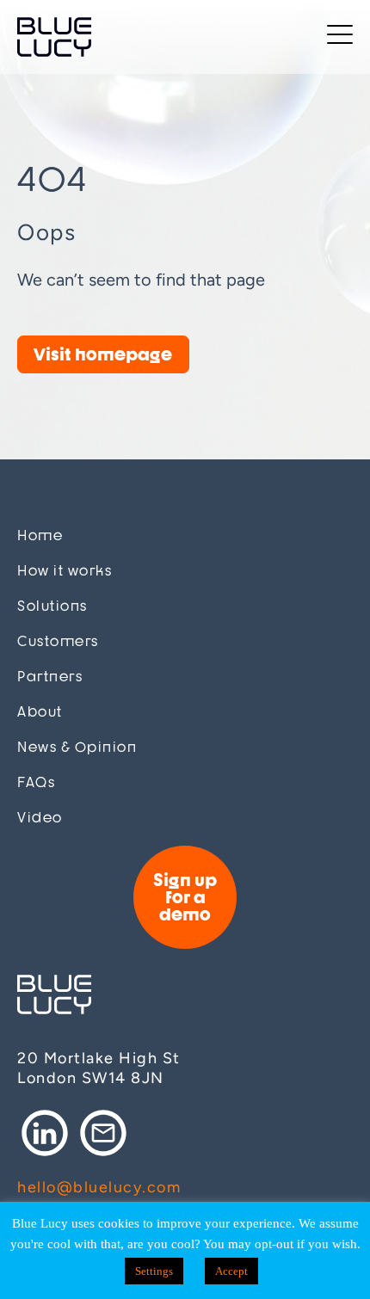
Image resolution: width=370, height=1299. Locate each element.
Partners (50, 676)
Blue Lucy (54, 37)
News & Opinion (77, 747)
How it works (64, 570)
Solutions (52, 606)
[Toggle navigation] (340, 37)
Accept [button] (231, 1271)
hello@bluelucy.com (99, 1187)
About (40, 712)
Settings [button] (154, 1271)
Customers (58, 641)
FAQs (36, 782)
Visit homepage (103, 354)
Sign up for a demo (185, 897)
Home (40, 535)
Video (40, 817)
